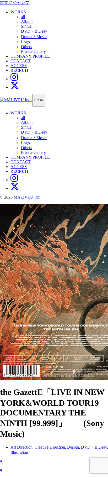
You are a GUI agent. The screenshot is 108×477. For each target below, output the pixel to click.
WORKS (18, 12)
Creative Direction (50, 447)
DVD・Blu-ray (34, 31)
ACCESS (18, 65)
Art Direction (21, 447)
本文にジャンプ (14, 2)
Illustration (19, 452)
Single (26, 26)
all (23, 16)
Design (73, 447)
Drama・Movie (34, 36)
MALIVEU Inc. (27, 197)
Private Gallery (33, 51)
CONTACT (20, 61)
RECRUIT (19, 70)
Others (26, 46)
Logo (25, 42)
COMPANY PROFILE (30, 56)
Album (27, 21)
